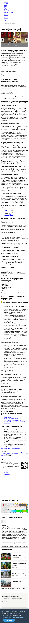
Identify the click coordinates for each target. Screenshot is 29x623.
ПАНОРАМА (7, 474)
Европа (6, 8)
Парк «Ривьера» (8, 417)
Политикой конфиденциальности (12, 617)
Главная (6, 2)
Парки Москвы (8, 10)
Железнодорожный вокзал (11, 418)
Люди (5, 9)
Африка (6, 6)
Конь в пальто (8, 210)
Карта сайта (5, 601)
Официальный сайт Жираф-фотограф (11, 448)
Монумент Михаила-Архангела (12, 420)
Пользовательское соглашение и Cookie (11, 605)
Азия (5, 5)
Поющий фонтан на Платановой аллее (14, 421)
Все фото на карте (9, 12)
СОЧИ (5, 20)
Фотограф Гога (9, 215)
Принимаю (8, 620)
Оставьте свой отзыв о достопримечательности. (15, 546)
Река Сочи (7, 423)
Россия (6, 3)
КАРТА (6, 472)
